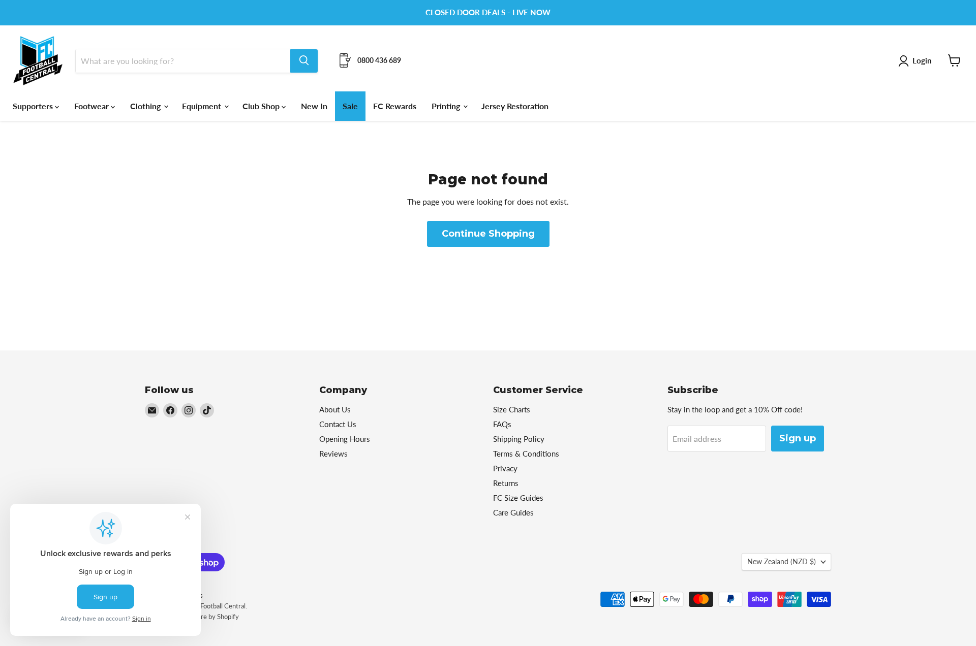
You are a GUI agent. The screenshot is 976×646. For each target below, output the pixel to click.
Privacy (505, 468)
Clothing (146, 105)
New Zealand (781, 561)
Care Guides (513, 512)
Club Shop (262, 105)
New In (314, 105)
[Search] (304, 60)
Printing (447, 105)
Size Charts (511, 409)
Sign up (797, 438)
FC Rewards (394, 105)
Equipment (202, 105)
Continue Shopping (488, 233)
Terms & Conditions (526, 453)
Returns (505, 483)
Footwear (92, 105)
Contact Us (337, 424)
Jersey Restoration (514, 105)
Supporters (34, 105)
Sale (350, 105)
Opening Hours (344, 438)
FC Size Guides (518, 497)
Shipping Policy (518, 438)
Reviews (333, 453)
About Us (335, 409)
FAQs (502, 424)
